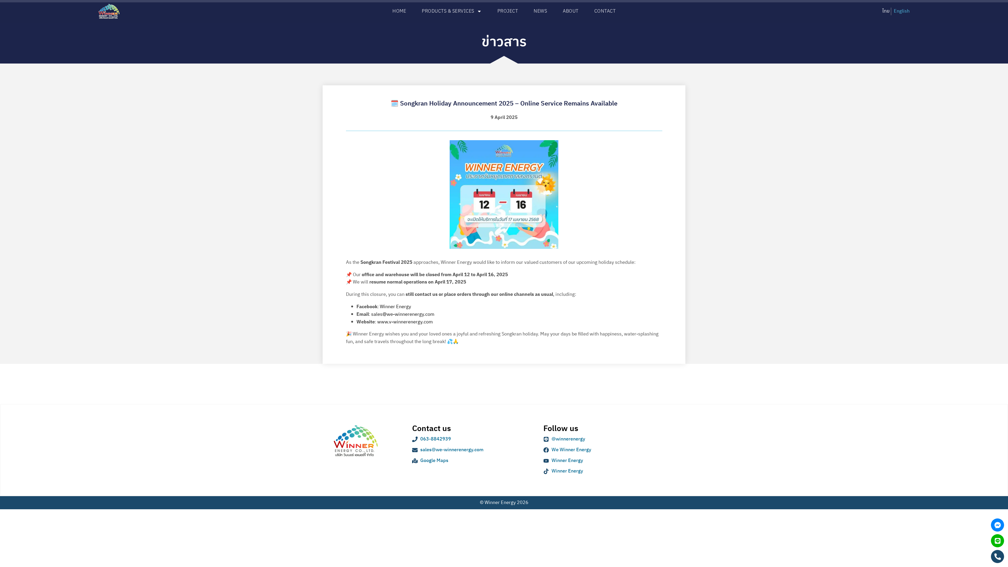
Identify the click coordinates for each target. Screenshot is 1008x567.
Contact (605, 11)
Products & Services (448, 11)
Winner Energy (395, 307)
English (902, 11)
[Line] (997, 540)
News (540, 11)
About (571, 11)
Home (399, 11)
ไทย (886, 11)
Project (507, 11)
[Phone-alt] (997, 556)
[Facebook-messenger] (997, 525)
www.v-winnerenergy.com (405, 322)
